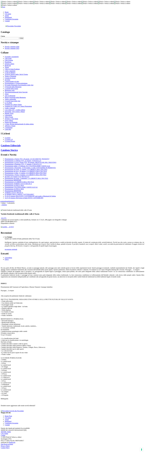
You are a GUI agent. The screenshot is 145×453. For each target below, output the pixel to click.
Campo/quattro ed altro (12, 81)
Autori (7, 15)
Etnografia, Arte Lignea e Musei (15, 111)
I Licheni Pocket (10, 141)
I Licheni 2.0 (9, 139)
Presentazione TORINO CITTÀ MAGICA (18, 184)
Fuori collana (9, 120)
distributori (8, 421)
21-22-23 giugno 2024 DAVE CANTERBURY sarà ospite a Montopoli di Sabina (30, 196)
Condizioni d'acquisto (11, 19)
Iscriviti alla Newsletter (16, 411)
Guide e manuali (10, 108)
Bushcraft (8, 65)
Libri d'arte (8, 58)
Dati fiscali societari (7, 444)
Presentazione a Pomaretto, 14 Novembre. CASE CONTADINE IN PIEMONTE (30, 168)
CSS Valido (4, 433)
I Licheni (7, 138)
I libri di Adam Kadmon (12, 69)
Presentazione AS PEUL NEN (14, 185)
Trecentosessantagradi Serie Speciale (16, 92)
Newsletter (17, 26)
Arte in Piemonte (10, 96)
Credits (3, 435)
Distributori (8, 17)
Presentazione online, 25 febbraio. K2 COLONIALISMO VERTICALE (27, 166)
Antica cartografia (10, 99)
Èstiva (7, 259)
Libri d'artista (9, 60)
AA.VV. (4, 218)
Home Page (8, 416)
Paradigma (8, 62)
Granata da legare (10, 78)
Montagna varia (9, 90)
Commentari (8, 127)
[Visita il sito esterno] (7, 201)
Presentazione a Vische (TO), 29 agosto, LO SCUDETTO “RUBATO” (27, 159)
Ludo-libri (8, 129)
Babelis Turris (9, 113)
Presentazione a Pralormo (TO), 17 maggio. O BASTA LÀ (23, 164)
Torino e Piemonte (10, 76)
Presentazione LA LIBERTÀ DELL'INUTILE (19, 182)
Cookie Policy (5, 448)
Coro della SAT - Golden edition (15, 110)
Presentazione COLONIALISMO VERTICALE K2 (21, 187)
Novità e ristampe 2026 (12, 46)
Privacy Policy (5, 446)
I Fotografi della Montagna (13, 87)
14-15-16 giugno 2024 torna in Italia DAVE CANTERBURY (24, 198)
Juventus (7, 80)
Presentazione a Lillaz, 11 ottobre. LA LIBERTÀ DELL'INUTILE (25, 173)
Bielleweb (12, 442)
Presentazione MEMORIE (13, 180)
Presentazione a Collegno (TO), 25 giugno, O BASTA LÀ (23, 161)
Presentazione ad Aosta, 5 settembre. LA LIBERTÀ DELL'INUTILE (26, 178)
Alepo (7, 94)
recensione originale (11, 249)
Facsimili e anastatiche (12, 57)
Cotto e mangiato (10, 71)
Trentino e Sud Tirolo (11, 119)
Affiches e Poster (10, 126)
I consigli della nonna (11, 88)
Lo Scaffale (8, 103)
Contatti (7, 21)
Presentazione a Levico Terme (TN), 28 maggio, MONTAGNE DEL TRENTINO (30, 162)
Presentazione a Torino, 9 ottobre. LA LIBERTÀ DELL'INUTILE (25, 175)
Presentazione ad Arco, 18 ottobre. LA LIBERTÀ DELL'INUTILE (26, 171)
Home (7, 12)
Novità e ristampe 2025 (12, 48)
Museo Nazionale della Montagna (15, 97)
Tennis (7, 67)
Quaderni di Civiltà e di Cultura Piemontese (18, 106)
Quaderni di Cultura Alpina (13, 104)
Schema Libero (9, 64)
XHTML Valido (6, 432)
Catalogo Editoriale (11, 145)
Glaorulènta (8, 258)
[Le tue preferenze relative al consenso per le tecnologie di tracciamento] (141, 449)
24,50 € (10, 227)
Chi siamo (8, 14)
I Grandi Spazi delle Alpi (12, 101)
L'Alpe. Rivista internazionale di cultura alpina (19, 124)
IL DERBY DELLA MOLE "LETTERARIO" (19, 194)
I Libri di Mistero (10, 72)
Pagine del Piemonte (11, 122)
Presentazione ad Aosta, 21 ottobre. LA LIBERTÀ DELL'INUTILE (26, 169)
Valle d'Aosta (9, 117)
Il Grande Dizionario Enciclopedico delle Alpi (19, 85)
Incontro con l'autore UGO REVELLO (17, 176)
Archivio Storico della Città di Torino (16, 74)
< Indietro (4, 205)
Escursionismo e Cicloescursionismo (16, 83)
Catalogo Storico (9, 150)
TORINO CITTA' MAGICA (14, 192)
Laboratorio (8, 115)
